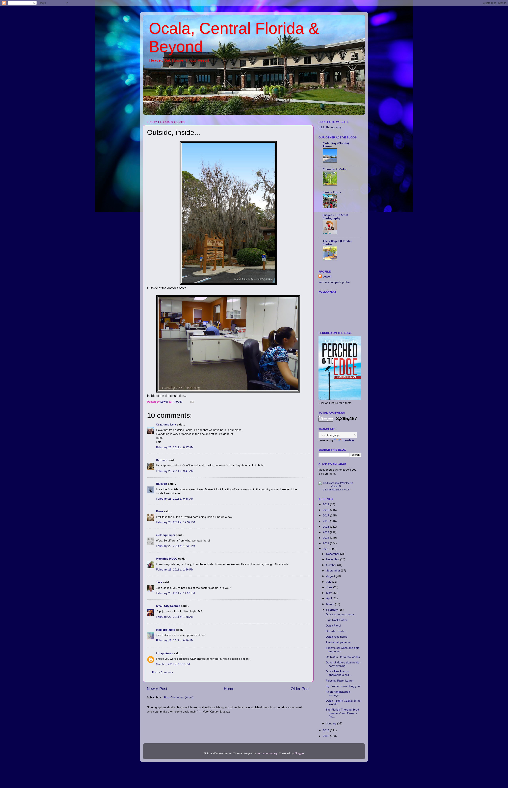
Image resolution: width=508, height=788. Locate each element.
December (333, 553)
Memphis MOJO (166, 558)
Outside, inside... (336, 631)
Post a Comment (162, 672)
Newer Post (157, 688)
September (333, 570)
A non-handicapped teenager (338, 693)
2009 (326, 736)
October (331, 565)
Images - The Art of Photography (335, 216)
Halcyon (161, 483)
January (331, 723)
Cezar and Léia (166, 424)
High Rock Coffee (337, 620)
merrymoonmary (267, 753)
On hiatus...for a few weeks (343, 656)
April (329, 598)
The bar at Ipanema (338, 642)
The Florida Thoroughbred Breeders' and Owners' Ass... (342, 713)
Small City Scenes (168, 605)
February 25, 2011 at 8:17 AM (174, 447)
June (329, 587)
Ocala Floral (333, 625)
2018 (326, 509)
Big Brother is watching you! (343, 686)
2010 (326, 730)
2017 (326, 515)
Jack (159, 582)
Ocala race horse (336, 636)
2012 (326, 543)
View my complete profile (334, 282)
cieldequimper (165, 535)
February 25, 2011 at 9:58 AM (174, 498)
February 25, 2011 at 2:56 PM (174, 569)
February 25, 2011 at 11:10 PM (175, 593)
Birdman (161, 460)
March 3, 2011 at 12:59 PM (173, 664)
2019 (326, 504)
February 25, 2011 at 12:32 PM (175, 522)
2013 (326, 537)
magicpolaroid (165, 629)
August (331, 576)
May (329, 592)
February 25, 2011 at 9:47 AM (174, 471)
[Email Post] (192, 401)
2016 (326, 521)
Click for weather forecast (336, 489)
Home (229, 688)
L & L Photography (330, 127)
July (329, 581)
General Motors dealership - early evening (343, 664)
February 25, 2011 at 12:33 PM (175, 545)
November (333, 559)
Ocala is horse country (340, 614)
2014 (326, 532)
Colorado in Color (335, 169)
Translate (348, 440)
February (332, 609)
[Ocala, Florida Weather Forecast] (336, 486)
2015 (326, 526)
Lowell (326, 276)
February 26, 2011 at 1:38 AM (174, 616)
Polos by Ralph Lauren (340, 680)
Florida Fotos (332, 192)
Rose (159, 511)
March (330, 604)
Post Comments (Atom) (178, 697)
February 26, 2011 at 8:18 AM (174, 640)
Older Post (300, 688)
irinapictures (164, 653)
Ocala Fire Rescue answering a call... (338, 673)
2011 (326, 548)
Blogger (299, 753)
